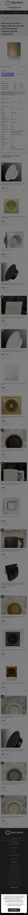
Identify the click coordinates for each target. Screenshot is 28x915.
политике (23, 898)
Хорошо (14, 910)
